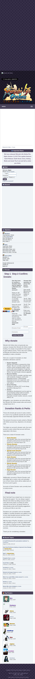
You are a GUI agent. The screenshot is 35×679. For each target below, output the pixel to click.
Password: (5, 175)
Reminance (13, 605)
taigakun (12, 644)
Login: (6, 173)
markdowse (5, 542)
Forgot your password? (8, 181)
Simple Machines (24, 673)
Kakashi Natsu (7, 548)
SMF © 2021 (17, 673)
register (12, 171)
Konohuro (12, 658)
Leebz (12, 562)
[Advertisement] (17, 17)
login (8, 171)
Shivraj (11, 611)
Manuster (12, 623)
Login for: (5, 177)
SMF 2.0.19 (11, 673)
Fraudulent (11, 651)
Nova (11, 637)
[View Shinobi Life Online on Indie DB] (7, 73)
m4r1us (12, 616)
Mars (11, 598)
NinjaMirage (10, 630)
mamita (13, 558)
